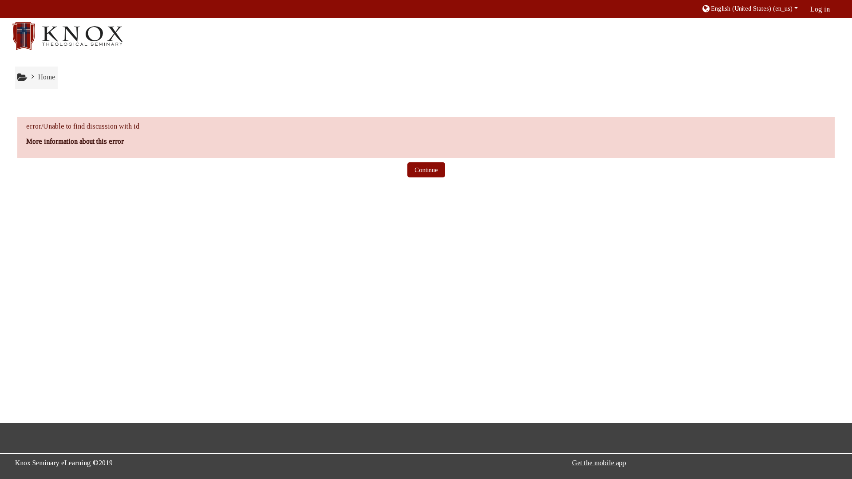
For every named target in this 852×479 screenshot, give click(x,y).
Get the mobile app (599, 463)
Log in (820, 9)
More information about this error (75, 141)
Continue (426, 170)
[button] (749, 9)
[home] (67, 35)
